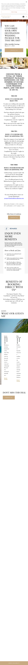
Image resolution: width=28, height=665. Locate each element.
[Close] (26, 1)
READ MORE (6, 379)
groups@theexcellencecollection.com (14, 198)
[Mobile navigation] (25, 16)
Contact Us (14, 50)
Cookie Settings (14, 11)
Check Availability (14, 663)
